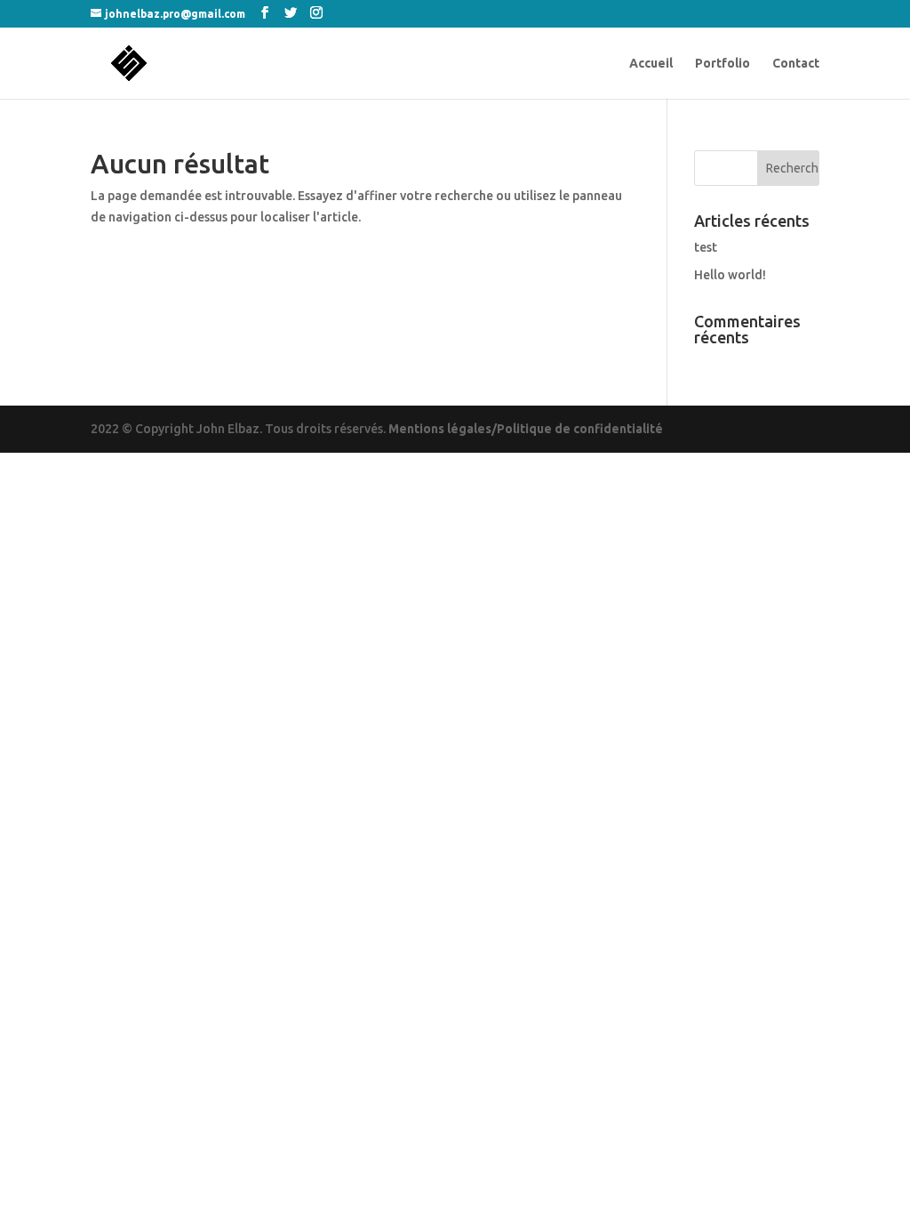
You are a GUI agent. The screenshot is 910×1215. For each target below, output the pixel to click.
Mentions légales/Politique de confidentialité (525, 429)
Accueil (651, 63)
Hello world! (730, 275)
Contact (795, 63)
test (705, 247)
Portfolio (722, 63)
